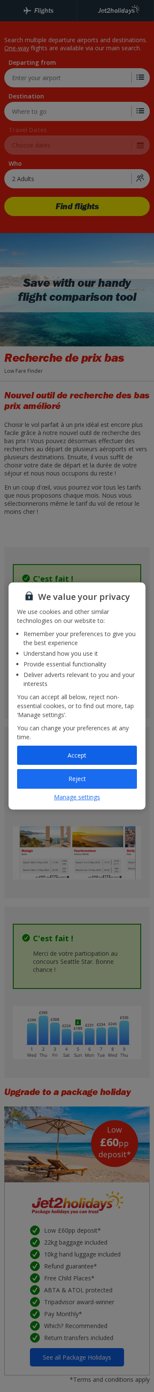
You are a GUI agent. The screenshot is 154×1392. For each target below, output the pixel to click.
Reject (77, 779)
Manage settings (77, 797)
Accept (77, 755)
